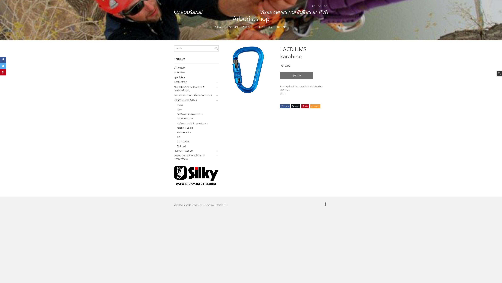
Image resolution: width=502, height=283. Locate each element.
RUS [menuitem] (319, 6)
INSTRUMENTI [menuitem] (180, 82)
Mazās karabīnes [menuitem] (184, 132)
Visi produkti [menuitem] (180, 67)
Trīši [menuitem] (178, 137)
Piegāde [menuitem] (247, 27)
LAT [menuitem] (313, 6)
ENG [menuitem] (325, 6)
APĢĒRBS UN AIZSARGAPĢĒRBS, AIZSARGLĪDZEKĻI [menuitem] (189, 89)
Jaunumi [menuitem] (233, 27)
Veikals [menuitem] (219, 27)
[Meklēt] (216, 48)
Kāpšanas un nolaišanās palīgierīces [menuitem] (192, 123)
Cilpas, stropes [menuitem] (183, 141)
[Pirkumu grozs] (499, 73)
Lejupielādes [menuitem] (264, 27)
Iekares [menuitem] (180, 105)
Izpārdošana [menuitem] (179, 77)
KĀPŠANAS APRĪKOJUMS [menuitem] (185, 100)
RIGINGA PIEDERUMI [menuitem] (183, 150)
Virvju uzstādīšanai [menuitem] (185, 118)
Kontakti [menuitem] (282, 27)
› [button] (217, 82)
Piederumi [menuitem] (181, 146)
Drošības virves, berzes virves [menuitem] (189, 114)
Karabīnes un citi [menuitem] (185, 127)
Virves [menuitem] (179, 109)
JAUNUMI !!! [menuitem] (179, 72)
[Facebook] (325, 204)
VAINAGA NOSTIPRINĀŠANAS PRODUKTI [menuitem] (193, 95)
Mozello (187, 204)
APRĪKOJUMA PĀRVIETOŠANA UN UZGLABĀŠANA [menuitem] (189, 157)
